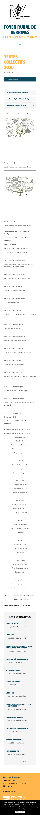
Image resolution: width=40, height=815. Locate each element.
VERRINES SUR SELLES (13, 740)
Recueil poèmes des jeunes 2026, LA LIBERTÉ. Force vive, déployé (19, 647)
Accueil (17, 685)
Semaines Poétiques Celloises (17, 659)
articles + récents (28, 762)
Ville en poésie (12, 79)
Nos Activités (21, 673)
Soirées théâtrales (13, 682)
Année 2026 (10, 635)
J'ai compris (20, 812)
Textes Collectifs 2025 (14, 717)
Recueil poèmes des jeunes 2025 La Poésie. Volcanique (18, 705)
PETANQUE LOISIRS (12, 751)
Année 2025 (10, 693)
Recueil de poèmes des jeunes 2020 (18, 605)
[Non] (37, 807)
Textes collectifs (12, 624)
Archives (31, 608)
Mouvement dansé (13, 670)
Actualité (19, 662)
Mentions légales (9, 792)
